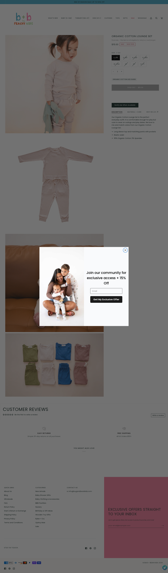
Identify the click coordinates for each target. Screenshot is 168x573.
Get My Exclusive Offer (106, 299)
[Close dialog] (125, 250)
